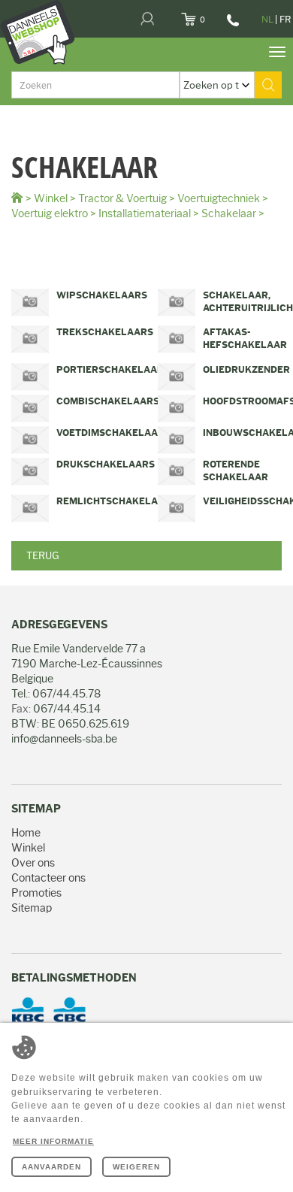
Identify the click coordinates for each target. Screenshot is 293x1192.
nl (267, 19)
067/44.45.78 (231, 25)
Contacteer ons (48, 878)
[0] (207, 15)
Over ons (33, 863)
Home (26, 833)
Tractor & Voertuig (122, 198)
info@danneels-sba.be (64, 739)
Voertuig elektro (49, 213)
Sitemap (31, 908)
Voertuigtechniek (218, 198)
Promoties (36, 893)
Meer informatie (53, 1141)
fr (285, 19)
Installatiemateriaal (144, 213)
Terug (42, 555)
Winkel (51, 198)
